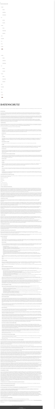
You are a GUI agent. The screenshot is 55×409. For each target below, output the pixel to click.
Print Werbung (4, 68)
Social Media (2, 55)
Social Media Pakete (4, 60)
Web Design (3, 76)
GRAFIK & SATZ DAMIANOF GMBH (22, 408)
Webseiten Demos (4, 81)
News (1, 89)
